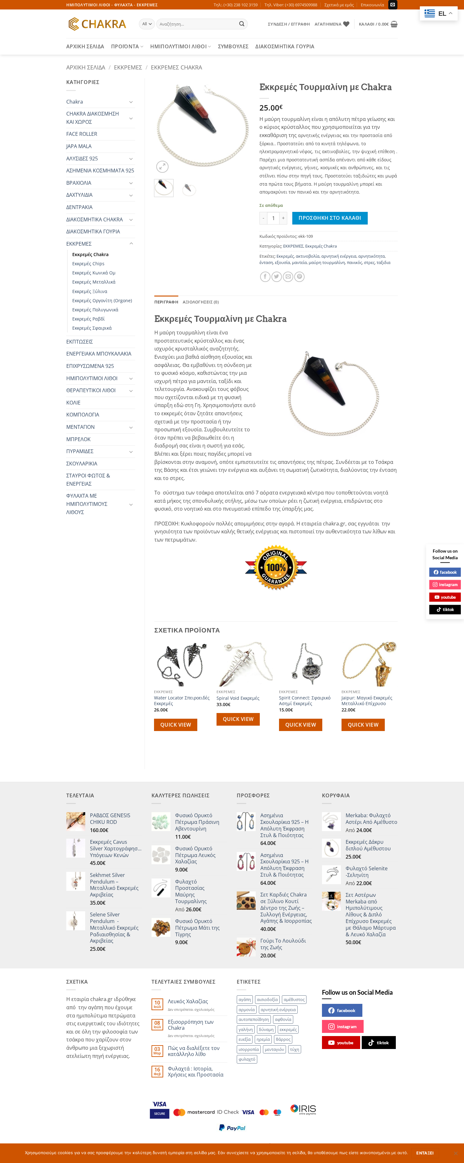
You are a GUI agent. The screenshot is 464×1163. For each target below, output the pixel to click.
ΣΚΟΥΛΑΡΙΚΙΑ (81, 463)
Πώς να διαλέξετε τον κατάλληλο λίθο (194, 1051)
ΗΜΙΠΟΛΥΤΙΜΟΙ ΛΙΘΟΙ (178, 46)
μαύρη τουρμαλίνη (327, 262)
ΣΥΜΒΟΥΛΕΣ (233, 46)
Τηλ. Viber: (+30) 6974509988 (291, 5)
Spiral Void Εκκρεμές (238, 698)
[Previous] (164, 126)
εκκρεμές (288, 1029)
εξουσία (282, 262)
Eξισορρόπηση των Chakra (191, 1025)
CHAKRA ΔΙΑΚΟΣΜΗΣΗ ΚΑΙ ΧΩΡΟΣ (92, 117)
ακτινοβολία (307, 256)
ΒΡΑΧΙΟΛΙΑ (78, 182)
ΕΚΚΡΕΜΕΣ (128, 67)
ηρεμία (263, 1039)
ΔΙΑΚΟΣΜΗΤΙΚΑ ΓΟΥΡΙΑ (284, 46)
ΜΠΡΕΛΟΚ (78, 439)
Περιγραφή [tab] (166, 302)
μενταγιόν (274, 1049)
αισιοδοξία (267, 999)
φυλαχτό (247, 1059)
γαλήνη (246, 1029)
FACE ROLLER (81, 133)
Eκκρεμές (285, 256)
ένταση (266, 262)
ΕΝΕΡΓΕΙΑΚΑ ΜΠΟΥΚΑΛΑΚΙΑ (98, 353)
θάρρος (283, 1039)
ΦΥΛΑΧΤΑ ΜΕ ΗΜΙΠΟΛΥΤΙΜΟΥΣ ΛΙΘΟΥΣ (86, 503)
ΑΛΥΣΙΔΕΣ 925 (82, 158)
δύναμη (266, 1029)
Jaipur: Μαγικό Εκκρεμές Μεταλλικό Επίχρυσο (367, 701)
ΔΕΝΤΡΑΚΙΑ (79, 207)
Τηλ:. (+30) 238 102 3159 (236, 5)
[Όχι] (455, 1155)
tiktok (383, 1042)
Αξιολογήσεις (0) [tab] (201, 302)
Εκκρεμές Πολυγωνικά (95, 310)
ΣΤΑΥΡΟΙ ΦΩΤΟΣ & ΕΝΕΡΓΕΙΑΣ (88, 479)
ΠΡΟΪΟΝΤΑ (125, 46)
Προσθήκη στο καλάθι (330, 217)
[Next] (240, 126)
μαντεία (299, 262)
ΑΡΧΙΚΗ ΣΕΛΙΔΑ (85, 46)
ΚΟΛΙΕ (73, 402)
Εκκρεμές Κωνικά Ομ (94, 273)
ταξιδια (383, 262)
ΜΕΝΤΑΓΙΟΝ (80, 426)
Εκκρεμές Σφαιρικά (92, 328)
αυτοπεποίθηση (254, 1019)
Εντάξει (425, 1153)
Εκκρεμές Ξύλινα (89, 291)
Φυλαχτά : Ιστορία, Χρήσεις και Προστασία (195, 1072)
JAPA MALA (79, 146)
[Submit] (242, 24)
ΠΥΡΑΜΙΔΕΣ (79, 451)
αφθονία (283, 1019)
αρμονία (247, 1009)
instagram (347, 1026)
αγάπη (245, 999)
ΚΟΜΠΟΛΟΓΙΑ (82, 414)
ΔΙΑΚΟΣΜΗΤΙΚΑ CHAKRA (94, 219)
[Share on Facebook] (265, 277)
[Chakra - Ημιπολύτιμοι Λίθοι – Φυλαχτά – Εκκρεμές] (97, 24)
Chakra (74, 101)
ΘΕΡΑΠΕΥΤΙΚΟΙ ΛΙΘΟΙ (91, 390)
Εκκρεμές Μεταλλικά (94, 282)
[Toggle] (131, 101)
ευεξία (245, 1039)
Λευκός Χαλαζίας (188, 1001)
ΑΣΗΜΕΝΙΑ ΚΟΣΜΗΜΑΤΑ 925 (100, 170)
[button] (289, 24)
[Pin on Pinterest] (299, 277)
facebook (346, 1010)
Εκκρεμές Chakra (176, 67)
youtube (345, 1042)
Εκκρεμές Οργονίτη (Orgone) (102, 300)
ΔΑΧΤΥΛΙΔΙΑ (79, 194)
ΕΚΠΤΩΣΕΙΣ (79, 341)
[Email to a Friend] (288, 277)
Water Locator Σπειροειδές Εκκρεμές (182, 701)
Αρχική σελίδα (85, 67)
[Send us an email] (392, 4)
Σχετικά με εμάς (339, 5)
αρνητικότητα (371, 256)
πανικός (354, 262)
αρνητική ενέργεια (338, 256)
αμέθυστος (294, 999)
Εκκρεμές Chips (88, 264)
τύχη (294, 1049)
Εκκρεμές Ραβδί (88, 319)
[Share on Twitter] (276, 277)
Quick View (175, 724)
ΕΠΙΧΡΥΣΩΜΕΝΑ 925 (90, 366)
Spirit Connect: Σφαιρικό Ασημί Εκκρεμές (304, 701)
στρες (369, 262)
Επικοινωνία (372, 5)
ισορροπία (249, 1049)
